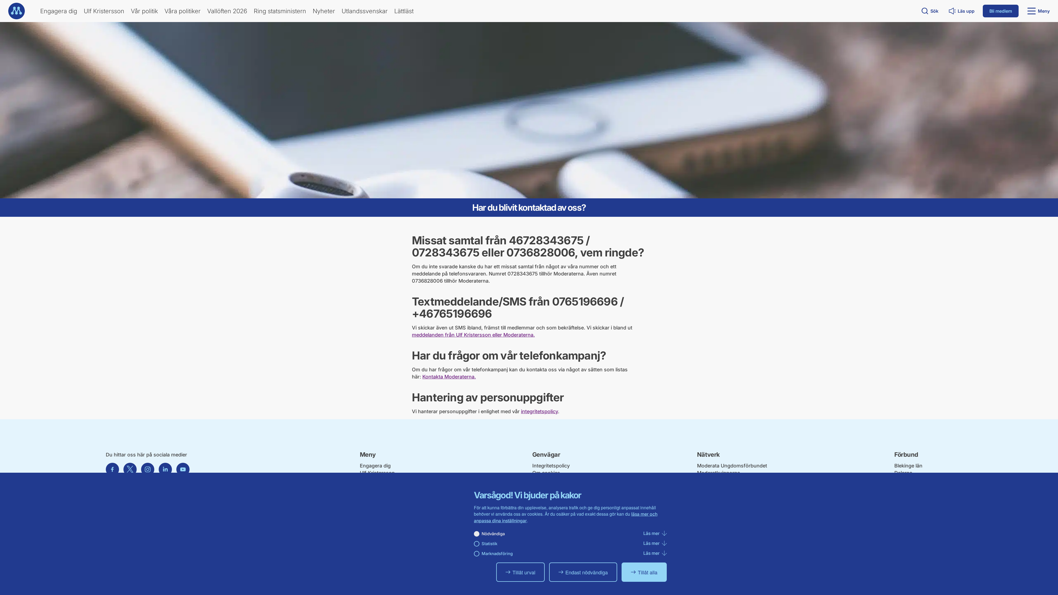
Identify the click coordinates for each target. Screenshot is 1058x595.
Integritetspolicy (551, 466)
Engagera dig (58, 11)
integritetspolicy (539, 411)
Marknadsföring (497, 553)
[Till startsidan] (16, 11)
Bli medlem (1000, 11)
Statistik (489, 543)
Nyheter (324, 11)
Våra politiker (182, 11)
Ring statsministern (280, 11)
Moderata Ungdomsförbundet (732, 466)
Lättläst (404, 11)
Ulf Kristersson (104, 11)
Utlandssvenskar (365, 11)
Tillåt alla (647, 572)
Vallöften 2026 (227, 11)
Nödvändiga (493, 533)
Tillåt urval (523, 572)
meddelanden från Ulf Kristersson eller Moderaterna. (473, 335)
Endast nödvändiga (586, 572)
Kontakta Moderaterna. (449, 377)
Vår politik (144, 11)
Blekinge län (908, 466)
